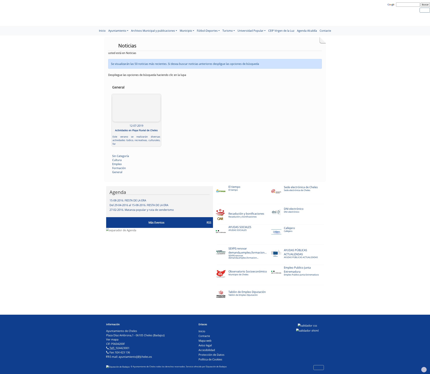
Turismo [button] (227, 31)
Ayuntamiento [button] (117, 31)
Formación (119, 168)
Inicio (102, 31)
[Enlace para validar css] (307, 325)
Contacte (325, 31)
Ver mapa (112, 339)
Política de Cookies (210, 359)
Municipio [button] (186, 31)
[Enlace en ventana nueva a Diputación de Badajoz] (118, 366)
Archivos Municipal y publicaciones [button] (153, 31)
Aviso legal (205, 345)
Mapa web (205, 340)
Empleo (117, 164)
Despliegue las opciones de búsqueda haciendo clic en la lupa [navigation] (147, 75)
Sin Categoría (120, 156)
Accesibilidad (207, 350)
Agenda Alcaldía (307, 31)
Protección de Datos (211, 355)
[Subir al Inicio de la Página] (424, 369)
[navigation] (408, 4)
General (117, 172)
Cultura (117, 160)
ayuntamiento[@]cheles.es (135, 357)
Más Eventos (156, 222)
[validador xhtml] (307, 330)
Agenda (118, 192)
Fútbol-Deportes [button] (207, 31)
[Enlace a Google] (391, 4)
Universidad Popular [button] (251, 31)
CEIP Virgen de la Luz (281, 31)
